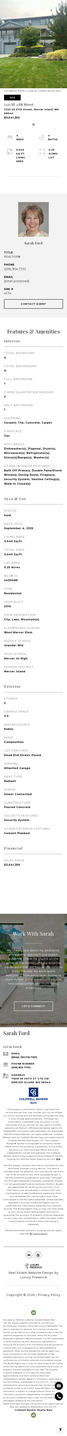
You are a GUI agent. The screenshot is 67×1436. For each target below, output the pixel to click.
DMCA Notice (40, 1233)
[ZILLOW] (38, 1255)
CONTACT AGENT (33, 303)
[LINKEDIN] (29, 1255)
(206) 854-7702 (15, 268)
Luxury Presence (33, 1277)
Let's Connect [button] (33, 1006)
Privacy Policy (49, 1295)
